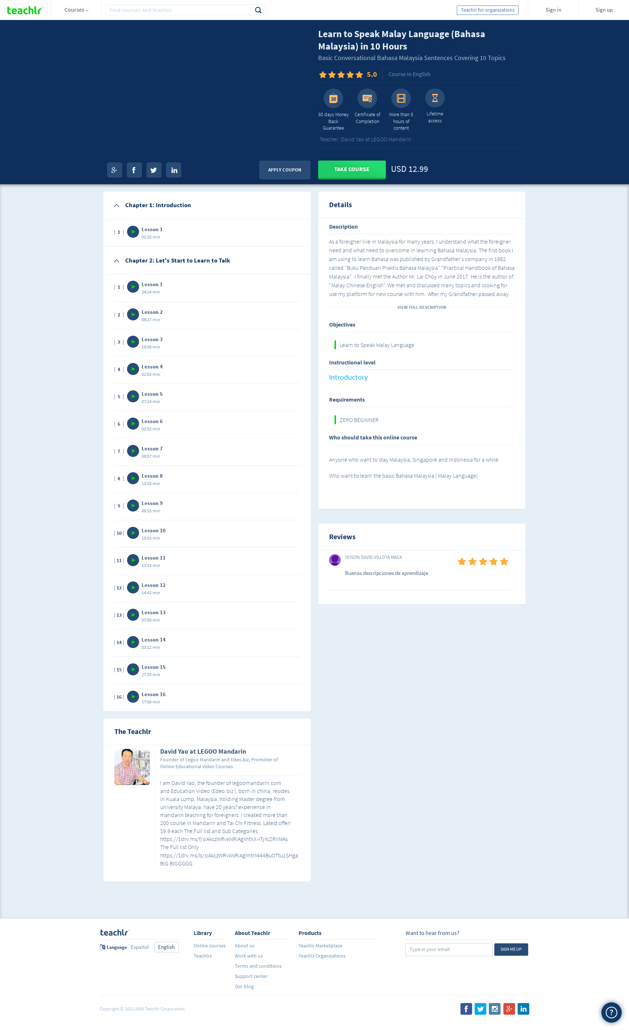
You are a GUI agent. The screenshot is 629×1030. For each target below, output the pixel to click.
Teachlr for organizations (488, 10)
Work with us (249, 955)
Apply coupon (284, 170)
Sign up (604, 9)
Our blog (244, 986)
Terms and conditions (258, 966)
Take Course (351, 169)
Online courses (210, 945)
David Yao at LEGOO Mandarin (203, 752)
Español (140, 946)
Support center (251, 976)
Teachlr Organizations (321, 955)
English (166, 946)
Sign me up (511, 949)
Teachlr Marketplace (320, 945)
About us (244, 945)
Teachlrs (203, 955)
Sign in (553, 9)
